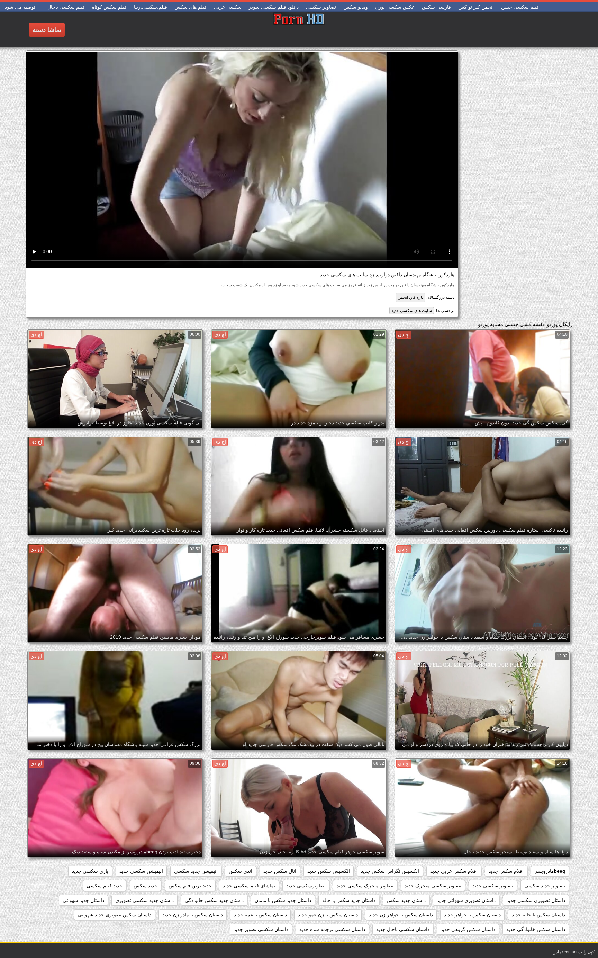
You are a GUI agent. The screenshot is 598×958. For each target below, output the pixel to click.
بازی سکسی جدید (90, 871)
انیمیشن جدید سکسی (196, 871)
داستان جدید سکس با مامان (283, 900)
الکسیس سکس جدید (328, 871)
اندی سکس (240, 871)
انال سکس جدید (279, 871)
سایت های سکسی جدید (411, 310)
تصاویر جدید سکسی (544, 885)
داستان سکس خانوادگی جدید (535, 929)
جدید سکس (145, 885)
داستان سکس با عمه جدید (260, 914)
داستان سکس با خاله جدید (538, 914)
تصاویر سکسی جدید (492, 885)
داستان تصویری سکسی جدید (536, 900)
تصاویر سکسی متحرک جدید (433, 885)
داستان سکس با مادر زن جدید (192, 914)
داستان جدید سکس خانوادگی (214, 900)
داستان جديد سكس (406, 900)
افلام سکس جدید (506, 871)
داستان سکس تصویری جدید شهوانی (114, 914)
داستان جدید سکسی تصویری (144, 900)
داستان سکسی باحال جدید (402, 929)
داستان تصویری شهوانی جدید (466, 900)
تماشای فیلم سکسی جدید (249, 885)
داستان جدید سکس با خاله (348, 900)
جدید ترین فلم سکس (190, 885)
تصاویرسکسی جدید (306, 885)
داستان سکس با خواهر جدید (472, 914)
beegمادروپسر (550, 871)
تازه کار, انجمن (410, 297)
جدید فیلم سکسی (105, 885)
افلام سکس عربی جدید (454, 871)
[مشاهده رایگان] (299, 29)
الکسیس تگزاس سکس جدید (390, 871)
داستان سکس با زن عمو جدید (328, 914)
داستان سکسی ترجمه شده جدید (332, 929)
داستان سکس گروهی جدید (468, 929)
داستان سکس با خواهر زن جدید (401, 914)
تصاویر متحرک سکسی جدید (365, 885)
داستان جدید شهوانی (83, 900)
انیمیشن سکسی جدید (141, 871)
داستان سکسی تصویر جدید (261, 929)
